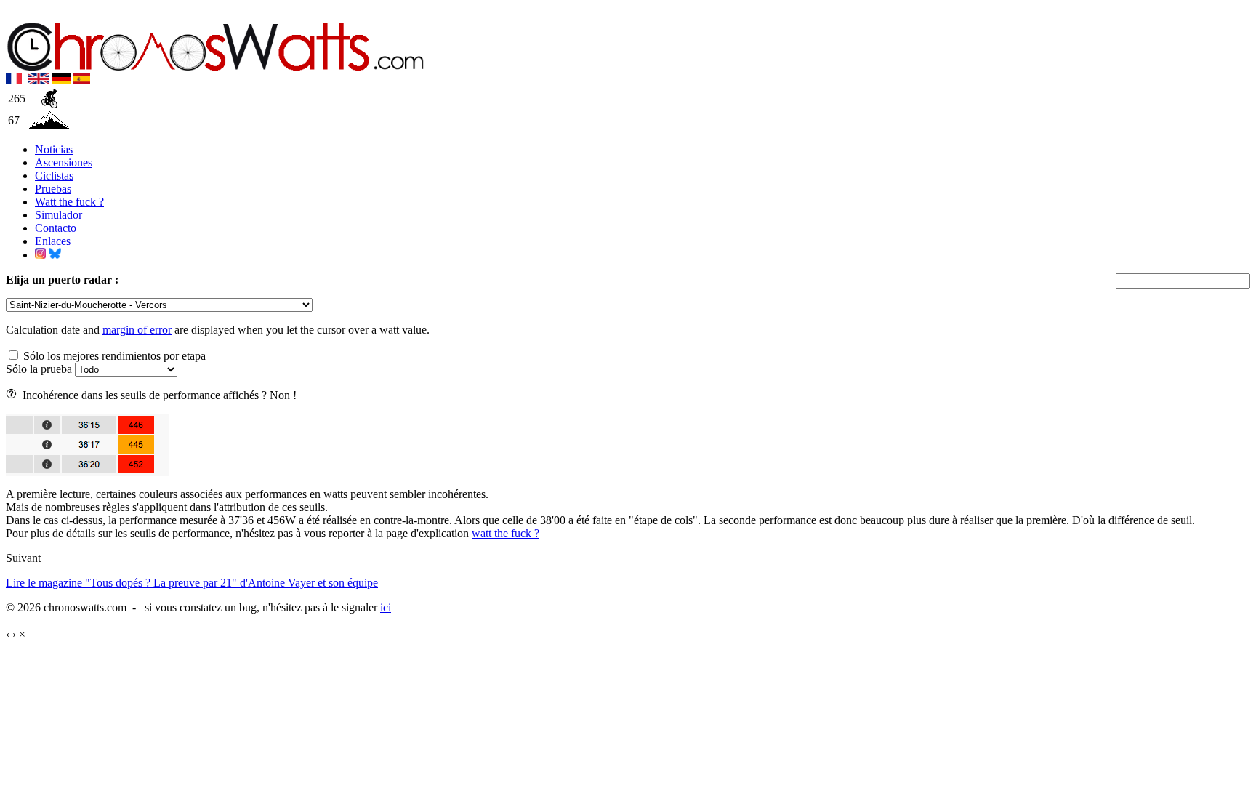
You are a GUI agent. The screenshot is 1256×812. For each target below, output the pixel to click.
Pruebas (53, 188)
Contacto (55, 228)
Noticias (54, 149)
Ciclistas (54, 175)
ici (385, 607)
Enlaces (53, 241)
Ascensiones (63, 162)
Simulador (58, 215)
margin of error (137, 329)
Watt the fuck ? (69, 202)
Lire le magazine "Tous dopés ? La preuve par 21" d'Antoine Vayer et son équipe (192, 582)
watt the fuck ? (505, 533)
